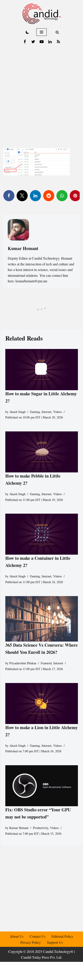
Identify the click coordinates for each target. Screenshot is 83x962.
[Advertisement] (41, 90)
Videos (57, 412)
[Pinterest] (75, 195)
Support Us (55, 942)
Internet (46, 412)
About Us (16, 936)
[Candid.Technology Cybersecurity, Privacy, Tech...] (41, 13)
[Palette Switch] (27, 32)
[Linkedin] (50, 42)
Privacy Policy (30, 942)
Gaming (35, 412)
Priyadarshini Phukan (22, 663)
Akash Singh (17, 412)
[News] (58, 42)
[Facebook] (25, 42)
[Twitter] (33, 42)
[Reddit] (48, 195)
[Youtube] (42, 42)
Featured (46, 663)
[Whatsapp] (62, 195)
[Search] (57, 32)
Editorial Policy (62, 936)
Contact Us (37, 936)
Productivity (40, 828)
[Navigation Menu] (41, 32)
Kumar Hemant (19, 828)
